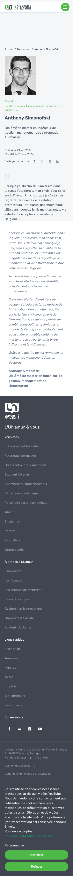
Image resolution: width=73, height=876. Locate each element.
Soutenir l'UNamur (18, 627)
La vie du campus (17, 599)
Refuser (36, 866)
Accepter (36, 855)
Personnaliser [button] (15, 845)
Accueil (9, 49)
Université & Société (19, 618)
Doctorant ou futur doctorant (25, 465)
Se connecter (14, 705)
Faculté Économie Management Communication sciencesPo (33, 108)
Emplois (10, 686)
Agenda (10, 667)
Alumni (10, 512)
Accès (9, 677)
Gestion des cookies (17, 766)
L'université (13, 571)
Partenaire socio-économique (26, 503)
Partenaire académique (22, 493)
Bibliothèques (15, 696)
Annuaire (11, 658)
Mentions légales (15, 757)
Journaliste (12, 540)
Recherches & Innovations (23, 609)
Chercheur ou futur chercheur (26, 484)
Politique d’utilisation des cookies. (29, 836)
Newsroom (23, 49)
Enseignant (13, 521)
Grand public (14, 550)
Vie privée (41, 757)
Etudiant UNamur (17, 474)
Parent (10, 531)
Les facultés (13, 580)
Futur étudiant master (20, 456)
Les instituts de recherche (23, 590)
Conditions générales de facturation (28, 774)
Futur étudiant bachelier (22, 446)
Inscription (12, 649)
